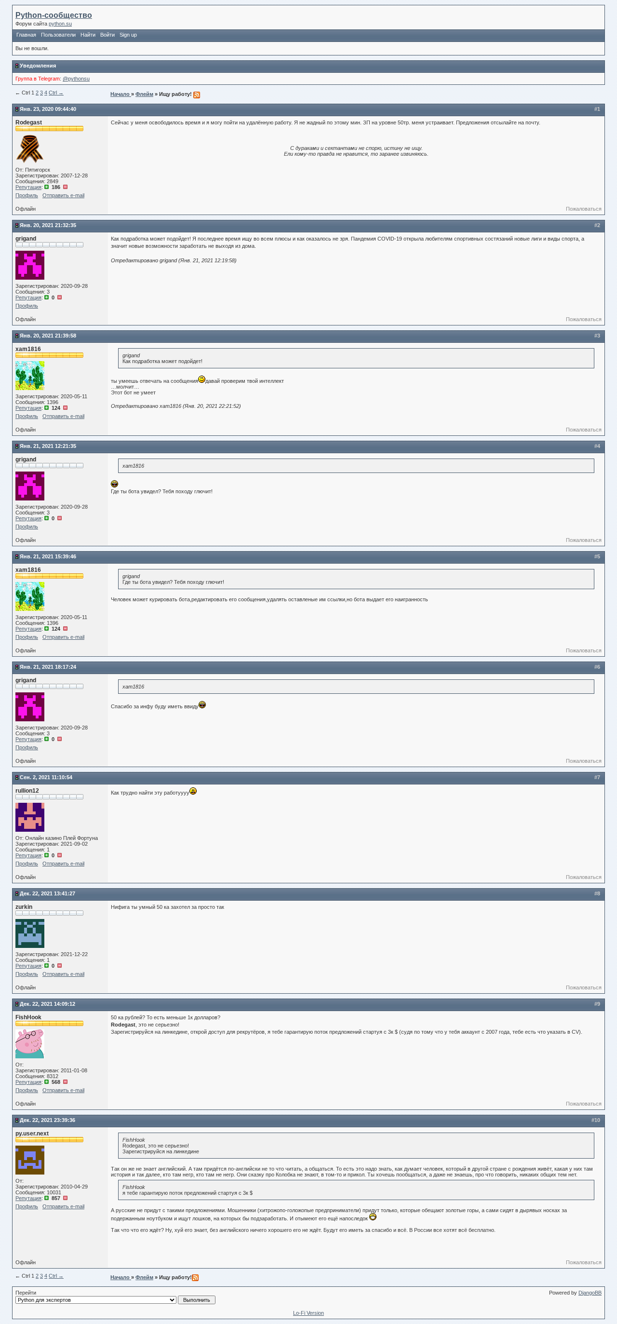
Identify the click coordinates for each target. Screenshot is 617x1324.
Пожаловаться (584, 209)
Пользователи (58, 35)
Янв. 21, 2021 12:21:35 (48, 446)
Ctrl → (56, 92)
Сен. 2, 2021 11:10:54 (46, 777)
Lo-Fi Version (308, 1313)
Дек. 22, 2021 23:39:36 (47, 1120)
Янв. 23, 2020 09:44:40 (48, 109)
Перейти (25, 1293)
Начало (120, 94)
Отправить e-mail (63, 195)
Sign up (128, 35)
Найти (87, 35)
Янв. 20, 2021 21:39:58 (48, 335)
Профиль (26, 195)
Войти (107, 35)
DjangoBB (590, 1293)
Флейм (144, 94)
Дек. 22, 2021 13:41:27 (47, 893)
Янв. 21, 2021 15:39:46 (48, 556)
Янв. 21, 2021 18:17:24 (48, 667)
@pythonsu (76, 78)
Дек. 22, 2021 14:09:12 (47, 1004)
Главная (26, 35)
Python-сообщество (53, 15)
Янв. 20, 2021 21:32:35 (48, 225)
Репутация (28, 187)
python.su (60, 24)
